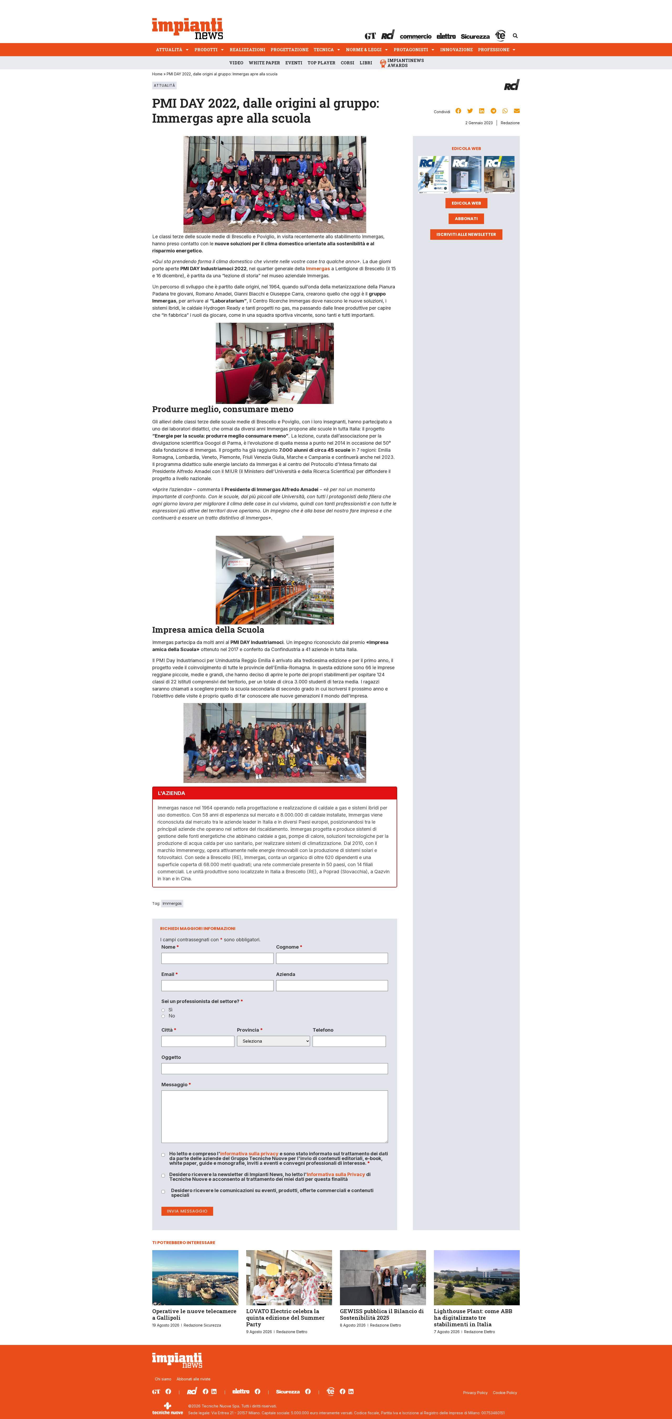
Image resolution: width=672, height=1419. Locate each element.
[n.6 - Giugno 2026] (466, 175)
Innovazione (456, 49)
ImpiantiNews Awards (405, 63)
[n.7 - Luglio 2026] (433, 175)
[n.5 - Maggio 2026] (499, 175)
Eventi (293, 62)
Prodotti (206, 49)
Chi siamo (163, 1379)
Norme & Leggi (364, 49)
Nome (170, 947)
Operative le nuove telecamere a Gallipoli (194, 1314)
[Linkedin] (214, 1391)
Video (236, 62)
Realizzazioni (247, 49)
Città (168, 1030)
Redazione (510, 123)
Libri (366, 62)
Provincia (250, 1030)
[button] (515, 35)
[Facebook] (168, 1391)
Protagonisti (411, 49)
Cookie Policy (505, 1392)
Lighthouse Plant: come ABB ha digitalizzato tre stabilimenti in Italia (473, 1317)
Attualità (169, 49)
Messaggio (176, 1084)
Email (169, 974)
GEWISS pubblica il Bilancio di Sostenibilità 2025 (382, 1314)
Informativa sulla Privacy (336, 1174)
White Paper (264, 62)
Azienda (285, 974)
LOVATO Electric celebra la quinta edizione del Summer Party (285, 1317)
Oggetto (171, 1057)
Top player (321, 62)
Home (157, 74)
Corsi (347, 62)
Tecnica (324, 49)
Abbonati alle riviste (194, 1379)
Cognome (289, 947)
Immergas (172, 903)
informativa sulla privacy (249, 1153)
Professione (493, 49)
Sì (170, 1009)
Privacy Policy (475, 1392)
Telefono (323, 1030)
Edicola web (466, 203)
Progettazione (289, 49)
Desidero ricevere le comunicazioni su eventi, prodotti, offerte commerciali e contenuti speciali (272, 1193)
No (172, 1015)
